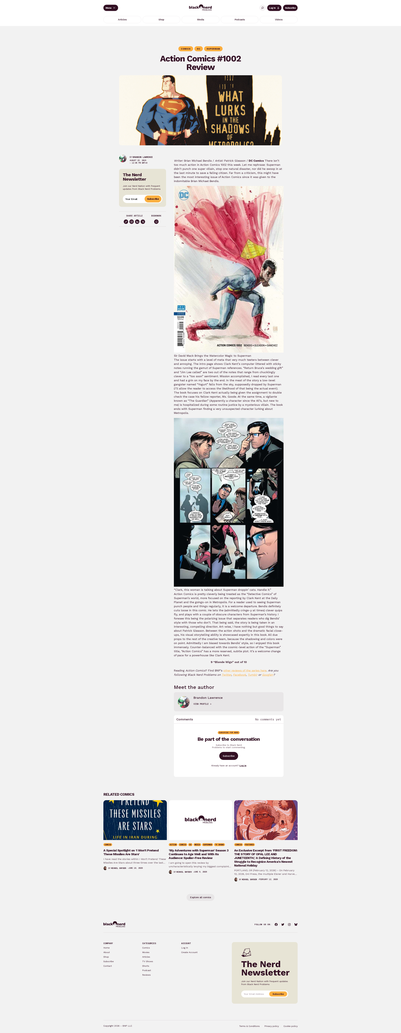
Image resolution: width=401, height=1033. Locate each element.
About (106, 952)
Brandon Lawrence (143, 157)
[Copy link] (126, 221)
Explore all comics (200, 897)
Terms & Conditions (249, 1026)
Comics (146, 947)
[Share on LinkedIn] (137, 221)
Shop (106, 957)
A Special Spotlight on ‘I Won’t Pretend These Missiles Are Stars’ (131, 852)
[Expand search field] (262, 8)
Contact (107, 966)
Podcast (146, 970)
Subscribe (290, 8)
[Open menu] (110, 8)
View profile (200, 704)
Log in (243, 765)
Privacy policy (271, 1026)
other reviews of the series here (244, 670)
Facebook (239, 674)
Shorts (145, 966)
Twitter (226, 674)
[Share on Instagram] (131, 221)
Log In (272, 8)
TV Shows (147, 961)
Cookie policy (291, 1026)
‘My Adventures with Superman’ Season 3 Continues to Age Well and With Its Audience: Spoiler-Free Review (198, 854)
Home (106, 947)
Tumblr (252, 674)
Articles (146, 957)
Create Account (189, 952)
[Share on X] (143, 221)
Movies (145, 952)
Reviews (146, 975)
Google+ (267, 674)
